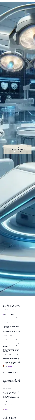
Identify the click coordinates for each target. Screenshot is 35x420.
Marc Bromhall (6, 409)
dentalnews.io (16, 151)
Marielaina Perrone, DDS (7, 365)
